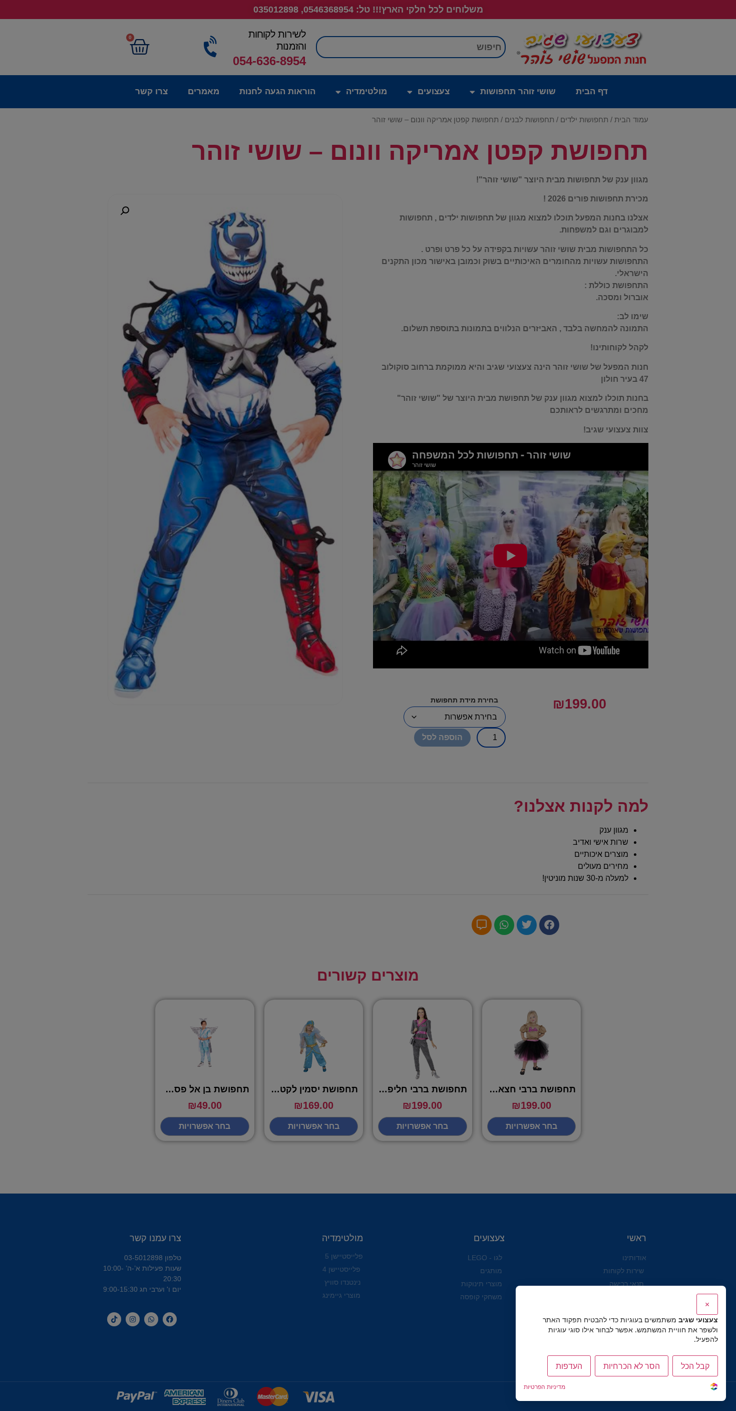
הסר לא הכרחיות (631, 1365)
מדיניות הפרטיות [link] (544, 1386)
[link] (714, 1387)
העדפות (569, 1365)
